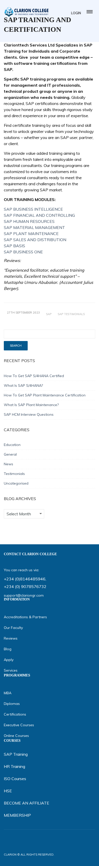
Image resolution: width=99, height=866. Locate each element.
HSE (8, 790)
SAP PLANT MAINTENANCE (31, 233)
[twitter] (72, 858)
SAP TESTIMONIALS (71, 314)
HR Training (14, 766)
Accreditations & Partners (25, 617)
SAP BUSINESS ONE (23, 251)
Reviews (11, 638)
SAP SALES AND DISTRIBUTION (35, 239)
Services (11, 670)
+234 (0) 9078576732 (25, 586)
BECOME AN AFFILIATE (26, 803)
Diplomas (12, 703)
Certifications (15, 714)
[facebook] (61, 858)
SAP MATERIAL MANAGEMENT (34, 227)
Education (12, 444)
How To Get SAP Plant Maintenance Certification (45, 395)
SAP (49, 314)
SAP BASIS (14, 245)
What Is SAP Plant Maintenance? (31, 405)
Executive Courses (19, 725)
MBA (7, 693)
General (10, 454)
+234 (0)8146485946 (24, 578)
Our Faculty (13, 627)
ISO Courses (15, 778)
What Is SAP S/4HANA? (23, 385)
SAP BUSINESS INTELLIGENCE (33, 209)
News (8, 464)
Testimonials (14, 473)
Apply (8, 659)
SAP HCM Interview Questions (29, 414)
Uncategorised (16, 483)
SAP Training (16, 754)
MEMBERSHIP (17, 815)
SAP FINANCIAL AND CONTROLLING (39, 215)
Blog (7, 649)
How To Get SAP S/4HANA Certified (34, 376)
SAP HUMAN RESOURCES (29, 221)
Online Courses (16, 735)
